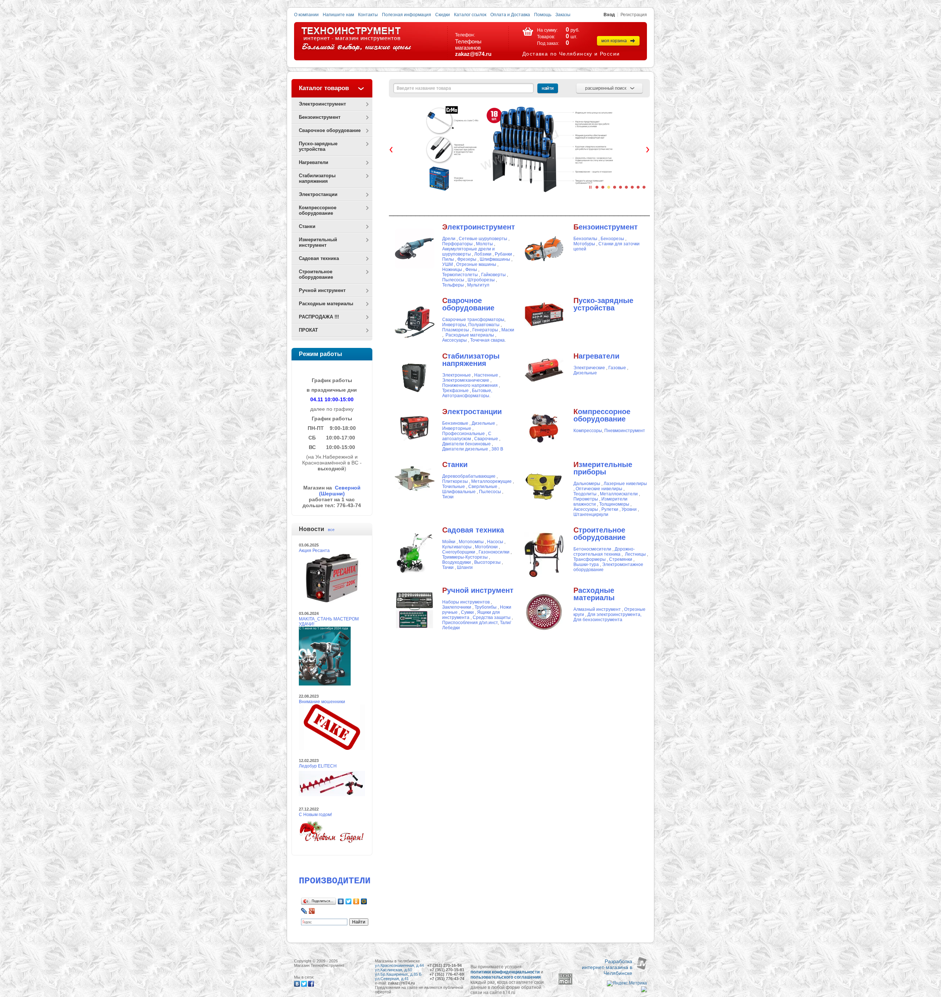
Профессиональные (463, 433)
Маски (507, 329)
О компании (306, 14)
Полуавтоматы (484, 324)
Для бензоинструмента (597, 619)
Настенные (486, 375)
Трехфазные (455, 390)
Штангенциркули (590, 514)
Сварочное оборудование (330, 130)
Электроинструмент (322, 104)
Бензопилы (585, 238)
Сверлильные (482, 486)
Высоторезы (487, 562)
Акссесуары (454, 340)
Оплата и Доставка (510, 14)
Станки (307, 226)
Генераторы (485, 329)
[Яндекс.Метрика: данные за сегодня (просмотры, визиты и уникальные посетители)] (627, 983)
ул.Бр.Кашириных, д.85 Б (398, 974)
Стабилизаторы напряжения (317, 178)
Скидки (442, 14)
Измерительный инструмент (318, 242)
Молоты (484, 243)
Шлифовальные (459, 491)
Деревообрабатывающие (468, 476)
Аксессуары (585, 509)
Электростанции (318, 194)
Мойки (448, 541)
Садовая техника (319, 258)
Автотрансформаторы (465, 395)
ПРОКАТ (308, 330)
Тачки (448, 567)
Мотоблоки (486, 546)
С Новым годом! (315, 814)
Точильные (453, 486)
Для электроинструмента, (614, 614)
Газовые (617, 367)
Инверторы (454, 324)
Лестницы (635, 554)
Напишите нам (338, 14)
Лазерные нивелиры (625, 483)
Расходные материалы (326, 303)
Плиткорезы (455, 481)
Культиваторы (457, 546)
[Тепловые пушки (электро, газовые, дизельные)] (544, 370)
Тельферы (453, 285)
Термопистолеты (460, 274)
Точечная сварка (487, 340)
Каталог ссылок (470, 14)
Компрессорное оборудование (317, 210)
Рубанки (503, 254)
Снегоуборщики (458, 552)
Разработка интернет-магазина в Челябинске (607, 967)
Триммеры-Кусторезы (465, 557)
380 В (497, 449)
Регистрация (633, 14)
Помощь (542, 14)
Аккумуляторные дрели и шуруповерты (468, 251)
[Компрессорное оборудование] (544, 427)
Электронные (456, 375)
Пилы (448, 259)
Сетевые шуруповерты (483, 238)
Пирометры (585, 499)
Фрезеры (466, 259)
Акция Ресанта (314, 550)
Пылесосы (453, 279)
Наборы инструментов (466, 602)
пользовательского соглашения (505, 977)
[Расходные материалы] (544, 630)
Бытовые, (482, 390)
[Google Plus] (312, 911)
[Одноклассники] (356, 901)
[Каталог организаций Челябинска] (644, 990)
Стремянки (620, 559)
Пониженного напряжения (470, 385)
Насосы (495, 541)
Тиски (448, 496)
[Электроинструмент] (414, 248)
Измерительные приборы (602, 468)
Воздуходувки (456, 562)
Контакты (368, 14)
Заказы (562, 14)
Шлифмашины (495, 259)
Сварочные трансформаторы (473, 319)
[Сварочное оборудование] (414, 340)
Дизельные (585, 372)
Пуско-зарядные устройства (318, 146)
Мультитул (478, 285)
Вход (609, 14)
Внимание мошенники (322, 701)
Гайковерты (493, 274)
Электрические (589, 367)
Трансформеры (589, 559)
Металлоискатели (619, 493)
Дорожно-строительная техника (604, 551)
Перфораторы (457, 243)
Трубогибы (486, 607)
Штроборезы (481, 279)
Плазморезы (455, 329)
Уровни (629, 509)
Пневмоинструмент (624, 430)
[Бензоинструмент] (544, 248)
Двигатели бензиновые (466, 443)
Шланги (465, 567)
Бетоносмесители (592, 549)
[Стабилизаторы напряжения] (414, 396)
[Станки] (414, 478)
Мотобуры (584, 243)
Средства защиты (492, 617)
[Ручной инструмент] (414, 609)
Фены (471, 269)
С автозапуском (466, 436)
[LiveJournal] (304, 911)
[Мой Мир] (364, 901)
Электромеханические (465, 380)
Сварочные (486, 438)
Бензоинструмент (319, 117)
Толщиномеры (614, 504)
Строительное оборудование (316, 274)
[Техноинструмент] (356, 39)
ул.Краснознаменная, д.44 (399, 965)
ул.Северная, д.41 (392, 978)
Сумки (467, 612)
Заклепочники (456, 607)
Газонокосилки (495, 552)
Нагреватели (313, 162)
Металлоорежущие (492, 481)
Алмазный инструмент (597, 609)
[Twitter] (349, 901)
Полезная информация (406, 14)
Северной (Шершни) (340, 490)
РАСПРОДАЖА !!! (319, 317)
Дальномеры (587, 483)
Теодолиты (585, 493)
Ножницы (452, 269)
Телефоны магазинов (468, 44)
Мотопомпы (472, 541)
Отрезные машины (476, 264)
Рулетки (609, 509)
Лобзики (483, 254)
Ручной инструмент (322, 290)
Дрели (448, 238)
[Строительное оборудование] (544, 554)
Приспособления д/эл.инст (470, 622)
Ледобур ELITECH (318, 766)
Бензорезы (613, 238)
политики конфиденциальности (505, 972)
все (331, 529)
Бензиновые (455, 423)
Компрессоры (587, 430)
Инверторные (456, 428)
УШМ (448, 264)
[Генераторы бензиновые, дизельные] (414, 426)
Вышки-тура (586, 564)
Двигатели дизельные (465, 449)
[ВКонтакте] (341, 901)
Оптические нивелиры (599, 488)
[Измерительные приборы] (544, 504)
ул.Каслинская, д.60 (394, 970)
